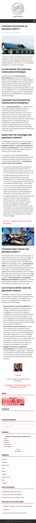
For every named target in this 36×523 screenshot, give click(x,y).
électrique (17, 90)
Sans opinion (7, 446)
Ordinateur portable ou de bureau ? (12, 491)
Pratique (4, 474)
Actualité (4, 459)
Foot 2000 (6, 509)
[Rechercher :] (18, 426)
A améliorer (7, 444)
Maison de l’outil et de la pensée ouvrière (14, 513)
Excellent (6, 440)
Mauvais (6, 442)
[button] (34, 21)
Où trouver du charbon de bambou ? (12, 494)
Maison (4, 471)
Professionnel (6, 477)
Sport (3, 480)
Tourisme (4, 483)
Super (5, 438)
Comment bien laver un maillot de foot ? (13, 497)
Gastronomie (5, 465)
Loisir (3, 468)
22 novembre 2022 (8, 32)
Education (4, 462)
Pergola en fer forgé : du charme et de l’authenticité (17, 506)
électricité (22, 63)
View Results (18, 451)
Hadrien (18, 32)
